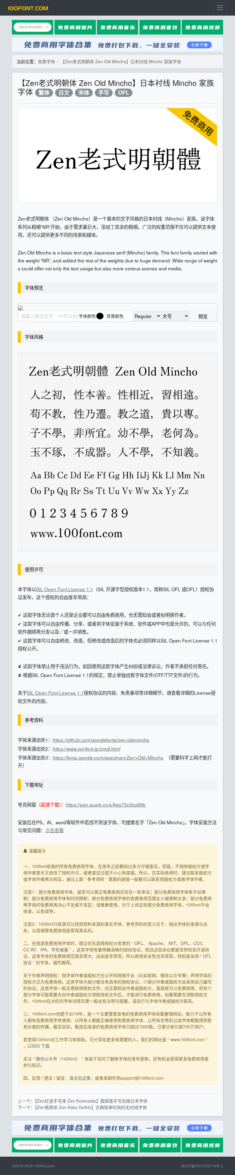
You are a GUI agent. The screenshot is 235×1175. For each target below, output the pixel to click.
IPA (43, 949)
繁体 (44, 93)
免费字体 (46, 61)
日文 (63, 93)
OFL (123, 93)
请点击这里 (80, 1078)
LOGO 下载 (39, 1046)
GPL (185, 943)
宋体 (83, 93)
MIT (172, 943)
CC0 (197, 943)
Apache (155, 943)
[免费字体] (28, 7)
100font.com (44, 1165)
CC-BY (29, 949)
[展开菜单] (220, 7)
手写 (103, 93)
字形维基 (59, 949)
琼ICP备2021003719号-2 (202, 1165)
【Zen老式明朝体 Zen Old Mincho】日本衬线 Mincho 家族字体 (121, 61)
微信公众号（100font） (58, 1059)
